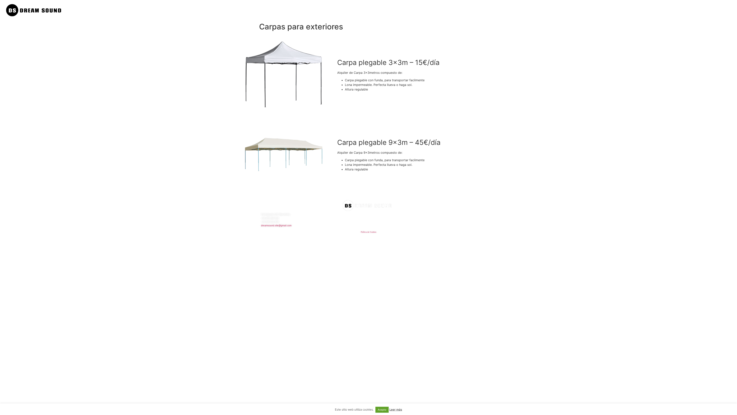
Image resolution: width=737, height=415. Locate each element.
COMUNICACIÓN (705, 10)
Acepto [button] (382, 409)
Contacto (725, 10)
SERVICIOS (684, 10)
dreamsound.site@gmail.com (276, 225)
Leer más (395, 409)
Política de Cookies (368, 232)
